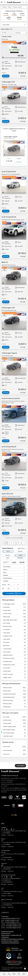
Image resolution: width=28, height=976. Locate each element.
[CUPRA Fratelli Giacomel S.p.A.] (17, 797)
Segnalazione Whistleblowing (10, 943)
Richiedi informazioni (7, 931)
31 (18, 543)
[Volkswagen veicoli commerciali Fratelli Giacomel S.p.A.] (13, 805)
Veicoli (20, 551)
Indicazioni (10, 835)
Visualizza (14, 593)
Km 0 (7, 558)
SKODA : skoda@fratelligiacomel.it (11, 926)
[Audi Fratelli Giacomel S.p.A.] (4, 797)
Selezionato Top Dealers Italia (16, 949)
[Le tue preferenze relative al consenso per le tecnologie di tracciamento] (1, 732)
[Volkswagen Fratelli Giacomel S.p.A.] (10, 797)
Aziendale (20, 558)
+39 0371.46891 (7, 893)
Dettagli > (3, 835)
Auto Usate (6, 25)
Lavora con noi (5, 933)
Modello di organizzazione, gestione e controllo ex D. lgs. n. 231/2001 (12, 940)
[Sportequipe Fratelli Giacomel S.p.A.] (21, 805)
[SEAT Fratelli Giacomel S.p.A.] (24, 797)
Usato (20, 555)
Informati (6, 76)
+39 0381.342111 (7, 869)
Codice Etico (5, 937)
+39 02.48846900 (7, 882)
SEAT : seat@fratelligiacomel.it (10, 922)
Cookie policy (15, 935)
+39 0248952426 (7, 905)
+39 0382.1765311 (7, 857)
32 (21, 543)
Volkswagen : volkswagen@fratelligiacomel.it (10, 917)
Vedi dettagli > (18, 162)
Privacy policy (5, 935)
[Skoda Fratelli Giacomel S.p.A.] (7, 805)
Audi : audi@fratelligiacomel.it (10, 920)
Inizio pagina (20, 765)
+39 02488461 (6, 833)
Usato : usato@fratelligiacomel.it (11, 928)
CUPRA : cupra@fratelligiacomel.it (11, 924)
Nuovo (8, 555)
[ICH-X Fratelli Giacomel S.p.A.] (14, 815)
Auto (8, 551)
